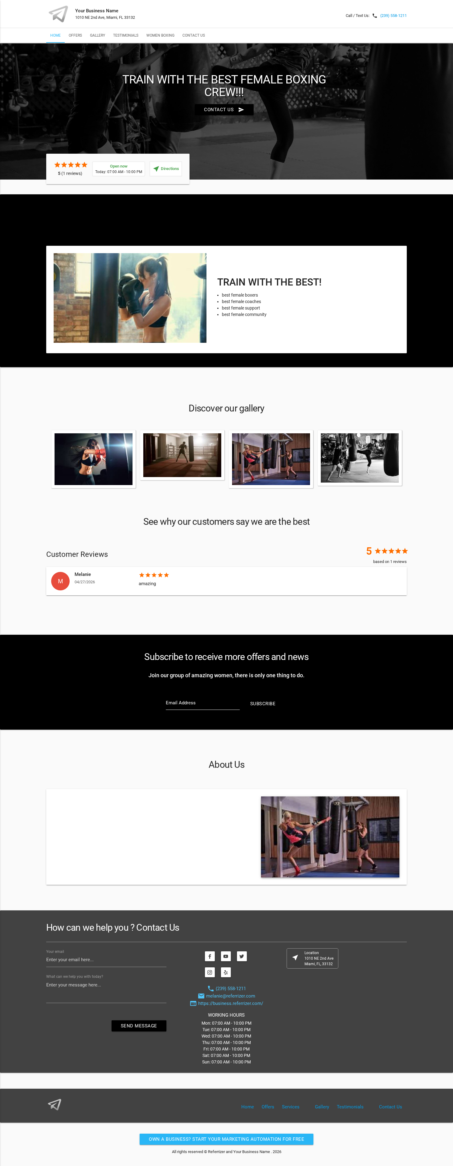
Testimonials (125, 35)
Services (291, 1107)
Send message (139, 1026)
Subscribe (263, 703)
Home (55, 35)
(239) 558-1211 (393, 15)
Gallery (97, 35)
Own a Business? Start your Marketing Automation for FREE (226, 1139)
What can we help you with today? (74, 976)
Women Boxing (160, 35)
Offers (75, 35)
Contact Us (193, 35)
